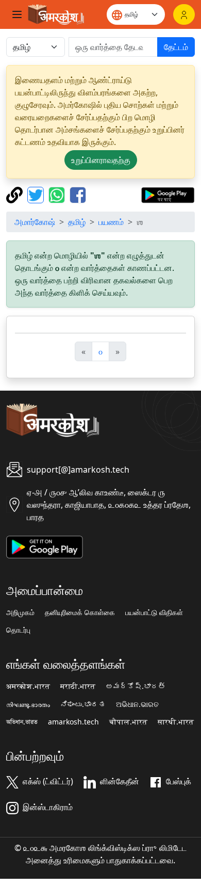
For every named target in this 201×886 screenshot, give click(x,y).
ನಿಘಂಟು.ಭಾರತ (83, 704)
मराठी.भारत (77, 686)
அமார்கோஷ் (34, 222)
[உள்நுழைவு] (184, 14)
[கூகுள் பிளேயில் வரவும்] (168, 194)
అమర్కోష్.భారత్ (135, 686)
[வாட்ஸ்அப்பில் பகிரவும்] (58, 194)
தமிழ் (77, 222)
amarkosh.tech (73, 722)
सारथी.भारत (176, 722)
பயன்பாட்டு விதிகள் (154, 612)
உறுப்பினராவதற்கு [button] (100, 160)
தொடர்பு (18, 630)
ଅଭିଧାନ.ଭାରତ (137, 704)
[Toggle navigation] (17, 14)
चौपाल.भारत (128, 722)
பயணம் (111, 222)
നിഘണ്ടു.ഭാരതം (28, 704)
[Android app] (44, 546)
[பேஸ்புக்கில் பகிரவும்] (78, 194)
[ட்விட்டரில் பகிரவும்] (36, 194)
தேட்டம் (176, 47)
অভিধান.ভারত (22, 722)
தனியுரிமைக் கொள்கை (80, 612)
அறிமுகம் (20, 612)
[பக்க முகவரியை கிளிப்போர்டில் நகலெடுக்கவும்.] (15, 194)
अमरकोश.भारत (28, 686)
